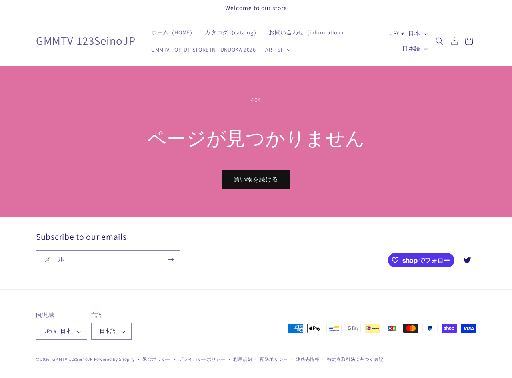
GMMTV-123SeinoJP (72, 359)
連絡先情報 (308, 359)
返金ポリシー (157, 359)
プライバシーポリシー (202, 359)
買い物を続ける (256, 179)
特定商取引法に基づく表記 (355, 359)
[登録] (171, 259)
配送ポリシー (274, 359)
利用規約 (242, 359)
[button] (277, 49)
